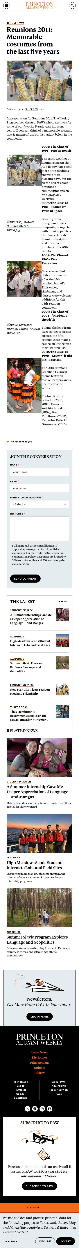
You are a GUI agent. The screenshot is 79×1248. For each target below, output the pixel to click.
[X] (27, 1109)
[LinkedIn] (49, 1109)
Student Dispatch (22, 610)
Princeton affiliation (25, 498)
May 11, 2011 (31, 109)
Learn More (39, 1017)
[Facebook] (34, 1109)
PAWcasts (20, 1090)
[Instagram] (42, 1109)
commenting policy (23, 556)
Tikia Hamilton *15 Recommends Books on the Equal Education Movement (29, 716)
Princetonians (39, 1062)
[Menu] (6, 5)
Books (20, 1086)
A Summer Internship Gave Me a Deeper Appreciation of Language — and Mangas (31, 619)
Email (13, 482)
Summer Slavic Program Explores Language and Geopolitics (26, 667)
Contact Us (33, 1207)
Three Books (19, 707)
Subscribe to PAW (39, 1186)
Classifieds (20, 1098)
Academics (17, 637)
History (39, 1073)
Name (13, 465)
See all (64, 601)
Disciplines (39, 1057)
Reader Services (59, 1090)
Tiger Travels (20, 1082)
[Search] (72, 5)
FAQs (59, 1094)
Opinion (39, 1067)
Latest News (39, 1052)
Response (16, 514)
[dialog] (39, 1230)
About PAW (58, 1082)
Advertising (59, 1086)
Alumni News (15, 23)
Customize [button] (10, 1242)
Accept (65, 1241)
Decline (45, 1241)
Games (20, 1094)
